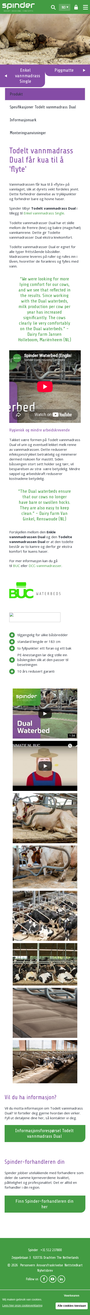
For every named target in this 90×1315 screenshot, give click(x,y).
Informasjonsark (23, 120)
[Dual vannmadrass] (45, 1061)
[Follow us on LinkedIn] (61, 1279)
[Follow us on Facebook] (44, 1279)
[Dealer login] (76, 7)
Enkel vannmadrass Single (44, 213)
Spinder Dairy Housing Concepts (18, 7)
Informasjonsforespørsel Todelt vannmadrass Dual (44, 1133)
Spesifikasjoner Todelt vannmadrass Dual (43, 107)
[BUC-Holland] (34, 590)
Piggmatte (64, 70)
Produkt (16, 94)
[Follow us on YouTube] (52, 1279)
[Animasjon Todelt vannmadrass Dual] (45, 766)
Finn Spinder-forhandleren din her (44, 1204)
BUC (16, 565)
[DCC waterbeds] (34, 616)
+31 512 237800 (51, 1250)
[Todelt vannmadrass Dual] (45, 818)
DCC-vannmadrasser (45, 565)
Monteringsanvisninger (28, 133)
